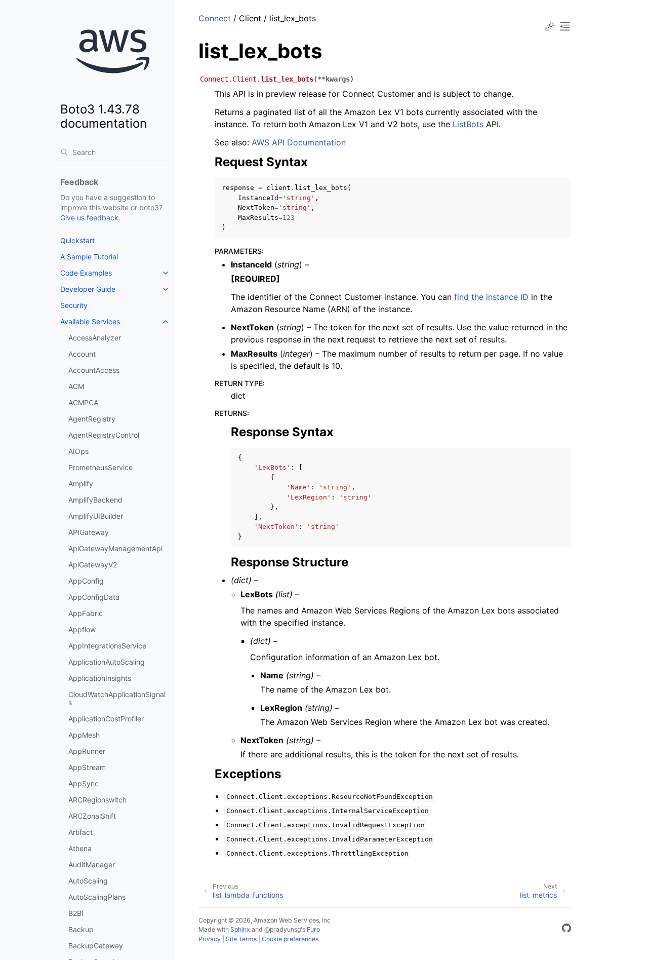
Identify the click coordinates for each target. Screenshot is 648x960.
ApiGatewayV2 (92, 564)
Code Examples (86, 272)
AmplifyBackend (95, 499)
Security (74, 305)
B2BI (76, 913)
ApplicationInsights (99, 678)
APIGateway (88, 532)
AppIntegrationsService (107, 645)
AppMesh (84, 735)
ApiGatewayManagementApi (115, 548)
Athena (80, 848)
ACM (76, 386)
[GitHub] (566, 930)
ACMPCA (83, 402)
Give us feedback (89, 217)
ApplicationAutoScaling (106, 662)
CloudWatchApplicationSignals (117, 698)
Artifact (80, 832)
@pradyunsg (282, 929)
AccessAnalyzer (94, 337)
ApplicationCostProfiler (106, 718)
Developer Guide (87, 289)
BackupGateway (95, 945)
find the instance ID (491, 297)
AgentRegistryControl (103, 435)
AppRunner (86, 751)
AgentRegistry (91, 418)
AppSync (83, 783)
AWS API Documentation (299, 142)
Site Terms (241, 939)
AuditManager (91, 864)
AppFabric (85, 613)
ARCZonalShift (92, 816)
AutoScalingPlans (97, 897)
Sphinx (240, 929)
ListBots (468, 124)
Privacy (209, 939)
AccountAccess (93, 370)
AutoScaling (88, 880)
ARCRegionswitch (97, 799)
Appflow (82, 629)
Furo (313, 929)
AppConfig (86, 581)
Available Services (90, 321)
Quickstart (77, 240)
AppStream (87, 767)
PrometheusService (100, 467)
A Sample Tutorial (89, 256)
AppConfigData (93, 597)
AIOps (78, 451)
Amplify (80, 483)
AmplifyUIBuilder (95, 516)
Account (82, 354)
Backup (81, 929)
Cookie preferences (290, 939)
